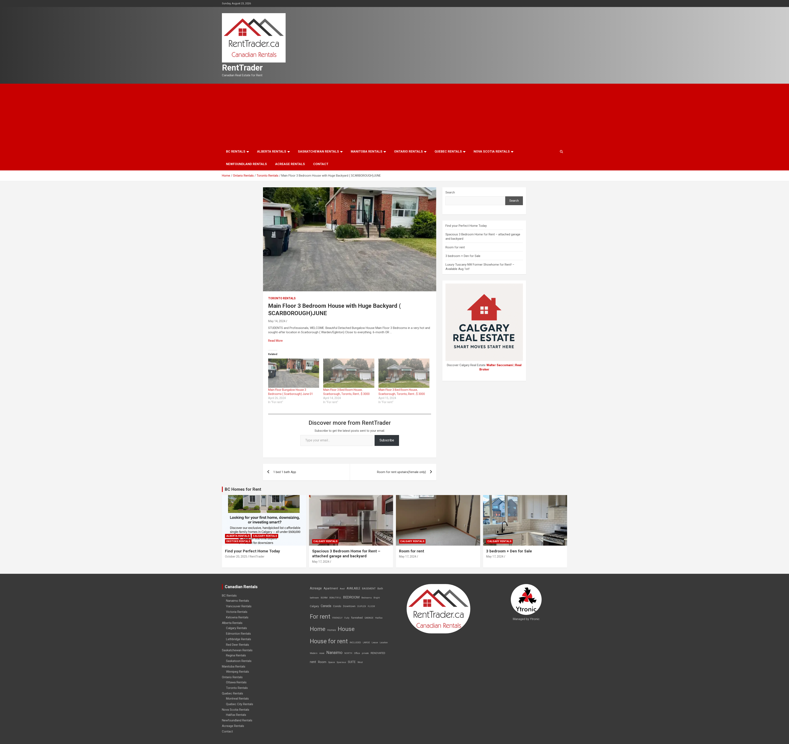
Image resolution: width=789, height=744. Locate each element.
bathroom (314, 597)
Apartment (331, 588)
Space (331, 662)
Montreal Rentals (237, 698)
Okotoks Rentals (238, 541)
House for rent (329, 641)
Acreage (316, 588)
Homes (331, 630)
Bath (380, 588)
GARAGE (369, 618)
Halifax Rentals (236, 715)
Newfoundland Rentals (246, 164)
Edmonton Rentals (238, 633)
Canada (326, 606)
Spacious (341, 662)
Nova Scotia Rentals (492, 151)
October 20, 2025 (236, 556)
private (365, 653)
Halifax (379, 618)
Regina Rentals (236, 655)
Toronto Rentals (282, 298)
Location (384, 642)
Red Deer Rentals (237, 645)
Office (357, 653)
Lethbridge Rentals (238, 639)
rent (313, 662)
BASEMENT (369, 588)
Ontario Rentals (408, 151)
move (321, 653)
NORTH (348, 653)
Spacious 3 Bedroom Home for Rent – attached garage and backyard (346, 554)
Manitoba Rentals (366, 151)
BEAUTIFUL (335, 597)
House (346, 629)
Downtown (349, 606)
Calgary (314, 606)
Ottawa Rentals (236, 682)
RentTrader (242, 68)
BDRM (324, 597)
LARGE (366, 642)
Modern (313, 653)
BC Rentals (235, 151)
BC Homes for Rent (243, 489)
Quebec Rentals (448, 151)
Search (450, 192)
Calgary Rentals (265, 536)
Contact (320, 164)
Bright (377, 597)
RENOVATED (378, 653)
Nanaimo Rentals (237, 601)
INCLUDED (355, 642)
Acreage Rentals (290, 164)
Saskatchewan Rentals (318, 151)
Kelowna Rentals (237, 617)
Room (322, 662)
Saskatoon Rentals (238, 661)
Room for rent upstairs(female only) (401, 472)
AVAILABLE (353, 588)
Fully (346, 618)
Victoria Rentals (236, 612)
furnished (357, 617)
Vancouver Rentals (238, 606)
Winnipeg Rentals (237, 671)
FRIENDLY (337, 618)
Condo (337, 606)
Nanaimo (334, 652)
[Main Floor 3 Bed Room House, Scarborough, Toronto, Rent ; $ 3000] (348, 373)
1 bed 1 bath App (284, 472)
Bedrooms (366, 597)
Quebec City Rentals (239, 704)
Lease (375, 642)
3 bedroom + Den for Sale (462, 256)
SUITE (352, 662)
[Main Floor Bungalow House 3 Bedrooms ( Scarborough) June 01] (293, 373)
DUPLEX (361, 606)
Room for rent (455, 247)
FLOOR (371, 606)
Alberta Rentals (271, 151)
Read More (275, 340)
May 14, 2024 (276, 321)
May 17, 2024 (320, 561)
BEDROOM (351, 597)
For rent (320, 616)
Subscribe (387, 440)
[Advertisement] (394, 114)
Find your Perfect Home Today (466, 226)
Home (317, 629)
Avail (342, 588)
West (360, 662)
